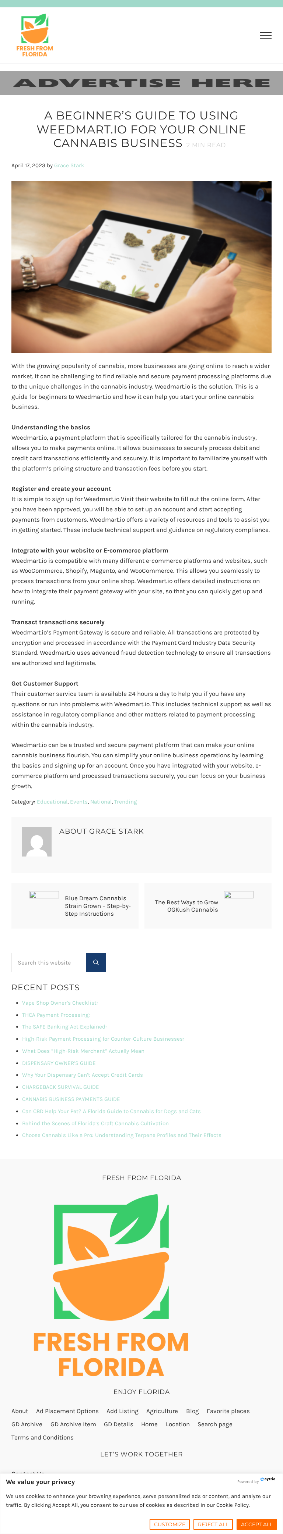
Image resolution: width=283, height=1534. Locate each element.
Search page (215, 1424)
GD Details (118, 1424)
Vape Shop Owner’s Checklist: (60, 1003)
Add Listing (122, 1411)
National (101, 801)
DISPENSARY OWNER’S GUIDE (59, 1063)
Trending (125, 801)
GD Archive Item (73, 1424)
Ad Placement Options (67, 1411)
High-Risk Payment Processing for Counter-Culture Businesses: (103, 1039)
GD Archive (26, 1424)
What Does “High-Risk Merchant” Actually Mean (83, 1051)
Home (149, 1424)
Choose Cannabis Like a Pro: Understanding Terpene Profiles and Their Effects (121, 1135)
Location (178, 1424)
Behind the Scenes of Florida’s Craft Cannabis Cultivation (95, 1123)
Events (79, 801)
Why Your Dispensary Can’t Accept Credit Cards (82, 1075)
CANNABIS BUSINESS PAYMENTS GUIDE (71, 1099)
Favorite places (228, 1411)
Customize (169, 1524)
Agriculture (162, 1411)
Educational (52, 801)
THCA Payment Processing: (56, 1015)
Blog (192, 1411)
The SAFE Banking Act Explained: (64, 1026)
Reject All (213, 1524)
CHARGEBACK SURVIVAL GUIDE (60, 1087)
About (19, 1411)
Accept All (257, 1524)
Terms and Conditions (42, 1437)
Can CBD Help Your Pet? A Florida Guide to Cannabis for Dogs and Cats (111, 1111)
